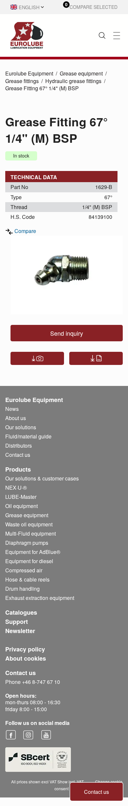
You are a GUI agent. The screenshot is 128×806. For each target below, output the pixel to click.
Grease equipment (81, 73)
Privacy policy (25, 649)
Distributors (18, 445)
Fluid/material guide (28, 436)
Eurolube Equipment (29, 73)
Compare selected (93, 7)
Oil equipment (21, 506)
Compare (25, 231)
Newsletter (20, 630)
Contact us (96, 791)
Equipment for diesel (29, 561)
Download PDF (96, 358)
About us (15, 418)
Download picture (37, 358)
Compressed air (23, 570)
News (12, 409)
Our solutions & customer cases (42, 478)
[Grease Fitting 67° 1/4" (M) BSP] (67, 275)
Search (102, 35)
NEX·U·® (16, 487)
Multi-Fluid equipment (30, 533)
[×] (117, 35)
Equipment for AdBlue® (32, 552)
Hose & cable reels (27, 579)
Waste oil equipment (29, 524)
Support (16, 621)
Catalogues (21, 612)
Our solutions (20, 427)
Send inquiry (66, 333)
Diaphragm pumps (26, 542)
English (29, 7)
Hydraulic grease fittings (73, 81)
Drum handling (22, 588)
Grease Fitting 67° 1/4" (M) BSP (42, 88)
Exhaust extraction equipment (39, 598)
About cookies (25, 658)
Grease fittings (22, 81)
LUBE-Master (20, 496)
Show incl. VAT (70, 781)
